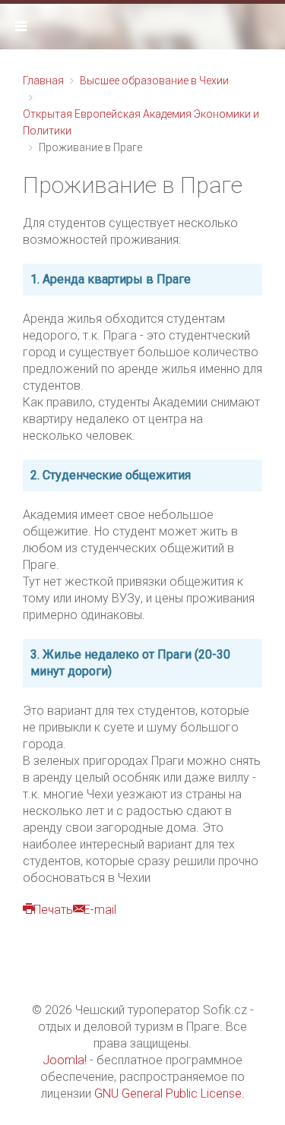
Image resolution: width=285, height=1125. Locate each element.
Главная (43, 80)
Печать (53, 909)
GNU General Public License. (169, 1093)
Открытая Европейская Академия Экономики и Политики (141, 122)
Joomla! (65, 1060)
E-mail (100, 909)
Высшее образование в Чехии (154, 80)
